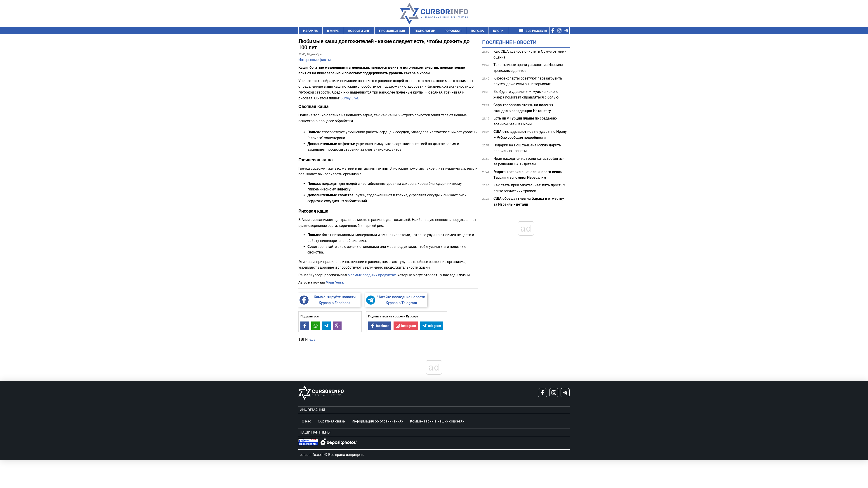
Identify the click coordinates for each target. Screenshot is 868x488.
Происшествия (392, 31)
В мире (333, 31)
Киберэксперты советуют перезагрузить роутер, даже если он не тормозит (527, 81)
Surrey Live (349, 98)
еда (312, 339)
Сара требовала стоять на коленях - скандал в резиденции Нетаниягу (524, 108)
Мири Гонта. (335, 282)
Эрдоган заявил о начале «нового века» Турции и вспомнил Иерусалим (527, 175)
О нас (306, 421)
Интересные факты (314, 60)
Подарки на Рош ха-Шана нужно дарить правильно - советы (527, 148)
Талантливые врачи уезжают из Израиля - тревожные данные (529, 68)
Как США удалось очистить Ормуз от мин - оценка (529, 54)
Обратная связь (331, 421)
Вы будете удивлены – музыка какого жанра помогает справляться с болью (526, 94)
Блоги (498, 31)
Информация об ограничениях (377, 421)
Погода (477, 31)
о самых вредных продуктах (372, 275)
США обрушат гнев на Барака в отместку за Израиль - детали (528, 201)
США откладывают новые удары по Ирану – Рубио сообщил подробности (530, 134)
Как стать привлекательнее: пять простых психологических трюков (529, 188)
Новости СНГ (359, 31)
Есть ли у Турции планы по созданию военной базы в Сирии (525, 121)
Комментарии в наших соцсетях (437, 421)
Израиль (310, 31)
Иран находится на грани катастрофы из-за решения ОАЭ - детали (528, 161)
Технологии (424, 31)
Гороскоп (453, 31)
